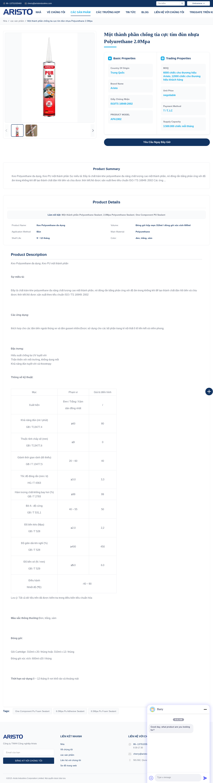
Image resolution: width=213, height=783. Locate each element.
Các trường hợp (108, 12)
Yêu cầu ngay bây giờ (156, 142)
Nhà (38, 12)
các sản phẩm (80, 12)
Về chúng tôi (56, 12)
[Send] (205, 778)
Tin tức (131, 12)
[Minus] (205, 709)
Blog (145, 12)
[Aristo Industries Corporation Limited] (18, 14)
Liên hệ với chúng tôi (169, 12)
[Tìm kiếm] (182, 3)
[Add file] (151, 778)
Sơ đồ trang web (68, 765)
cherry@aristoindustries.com (40, 3)
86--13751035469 (14, 3)
